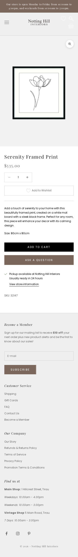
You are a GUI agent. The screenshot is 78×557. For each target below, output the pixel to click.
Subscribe (20, 369)
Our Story (10, 441)
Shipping (10, 394)
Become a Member (16, 420)
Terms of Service (15, 454)
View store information (24, 284)
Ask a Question (39, 260)
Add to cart (39, 247)
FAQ (6, 407)
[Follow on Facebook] (6, 533)
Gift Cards (11, 400)
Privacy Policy (13, 461)
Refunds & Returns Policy (20, 448)
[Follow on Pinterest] (29, 533)
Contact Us (11, 413)
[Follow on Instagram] (18, 533)
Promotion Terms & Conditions (24, 467)
